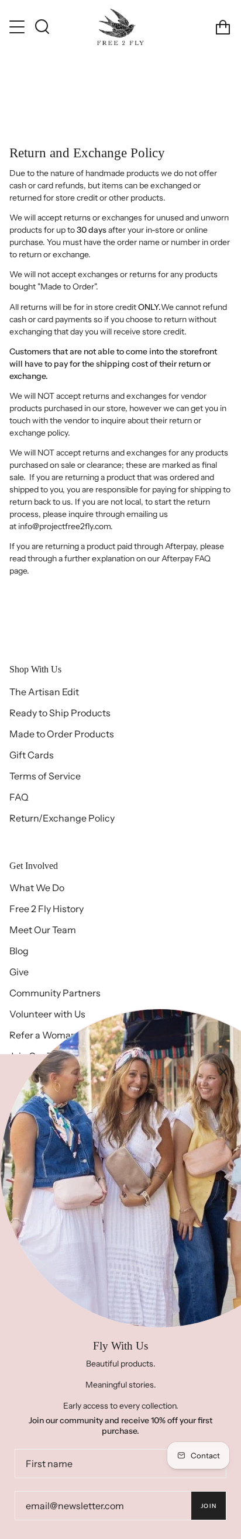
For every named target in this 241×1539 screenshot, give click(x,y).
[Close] (223, 1072)
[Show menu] (18, 27)
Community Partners (55, 993)
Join (208, 1506)
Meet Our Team (42, 930)
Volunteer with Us (47, 1014)
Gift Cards (31, 755)
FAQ (19, 797)
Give (19, 972)
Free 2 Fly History (46, 909)
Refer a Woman (43, 1035)
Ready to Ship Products (60, 713)
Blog (19, 951)
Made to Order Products (61, 734)
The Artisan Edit (44, 692)
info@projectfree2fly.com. (65, 526)
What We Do (36, 887)
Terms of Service (45, 776)
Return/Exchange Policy (62, 818)
